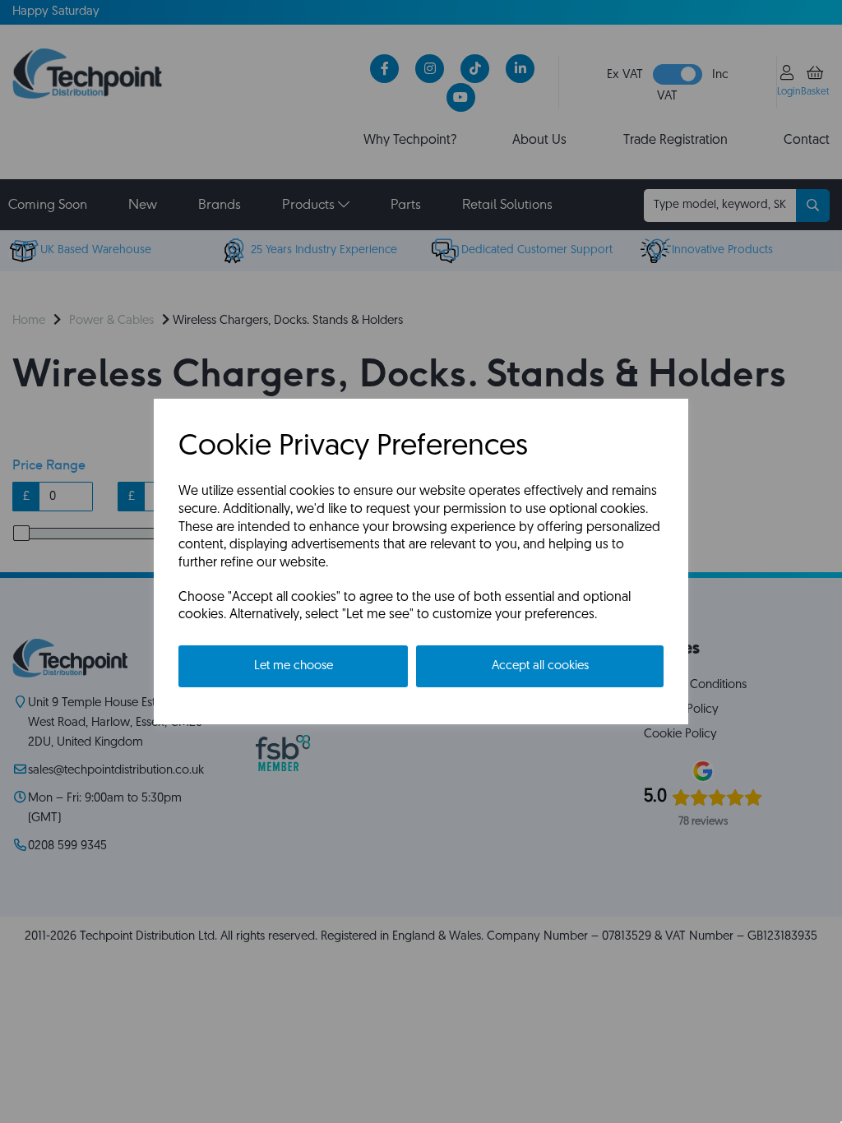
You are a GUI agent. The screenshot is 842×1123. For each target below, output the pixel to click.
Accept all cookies (540, 666)
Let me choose (293, 666)
